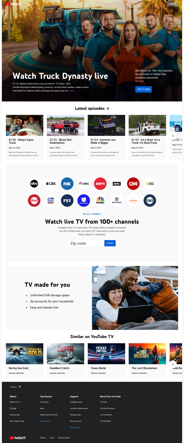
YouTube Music (106, 415)
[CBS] (50, 183)
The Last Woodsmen (144, 368)
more (71, 91)
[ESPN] (100, 183)
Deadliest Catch (59, 368)
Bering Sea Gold (18, 368)
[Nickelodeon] (133, 200)
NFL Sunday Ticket (17, 421)
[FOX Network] (67, 183)
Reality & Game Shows (49, 415)
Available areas (76, 402)
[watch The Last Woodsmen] (147, 354)
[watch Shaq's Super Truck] (24, 125)
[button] (173, 136)
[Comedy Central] (150, 183)
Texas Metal (98, 368)
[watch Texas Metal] (106, 354)
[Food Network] (34, 200)
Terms (51, 438)
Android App (15, 415)
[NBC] (83, 183)
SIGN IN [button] (172, 4)
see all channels (92, 214)
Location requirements (79, 408)
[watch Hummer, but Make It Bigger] (106, 125)
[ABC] (34, 183)
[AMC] (117, 183)
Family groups (75, 415)
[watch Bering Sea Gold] (24, 354)
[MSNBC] (100, 200)
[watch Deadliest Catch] (65, 354)
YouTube (103, 402)
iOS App (13, 408)
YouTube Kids (105, 421)
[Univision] (83, 200)
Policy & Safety (64, 438)
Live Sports (44, 402)
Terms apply (139, 81)
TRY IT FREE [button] (143, 89)
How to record (75, 421)
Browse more (45, 421)
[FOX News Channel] (50, 200)
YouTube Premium (107, 408)
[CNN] (133, 183)
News (42, 408)
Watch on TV (15, 402)
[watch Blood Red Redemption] (65, 125)
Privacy (43, 438)
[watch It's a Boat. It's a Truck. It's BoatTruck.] (147, 125)
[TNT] (150, 200)
